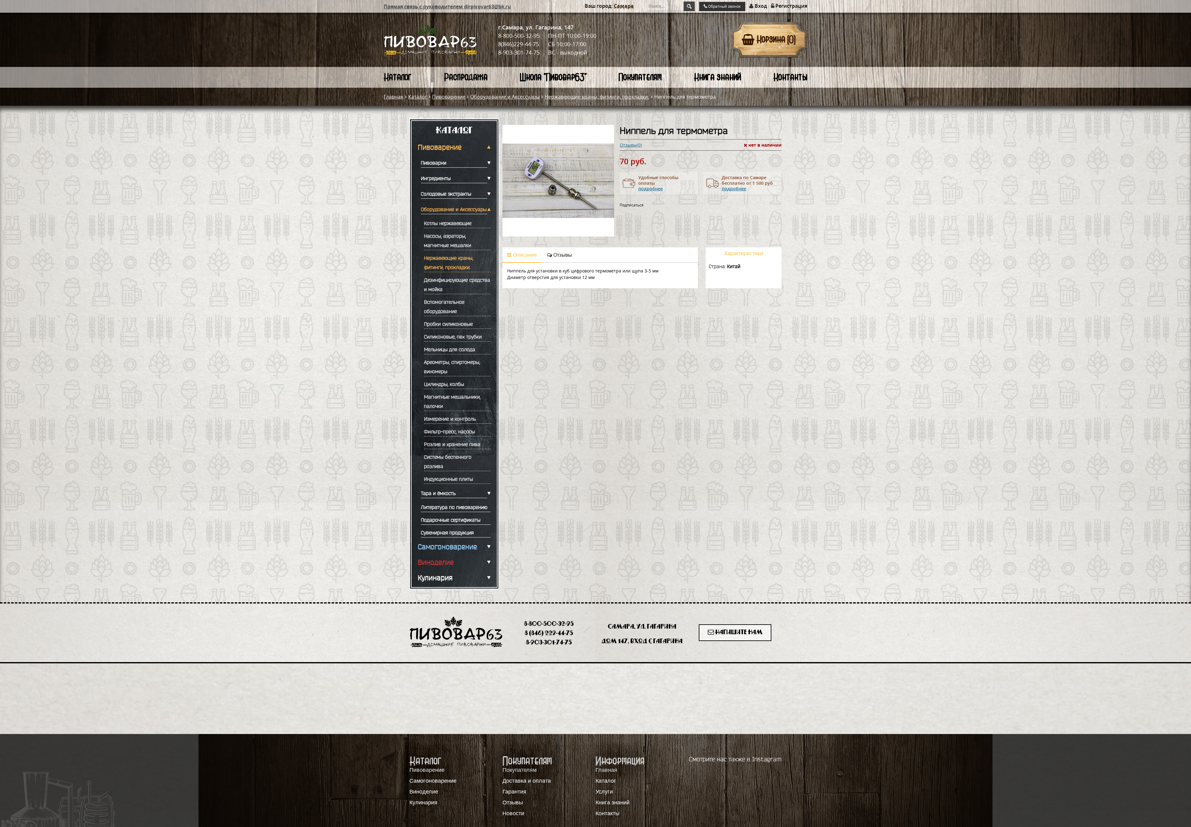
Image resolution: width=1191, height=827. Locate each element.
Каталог (398, 77)
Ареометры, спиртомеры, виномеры (452, 366)
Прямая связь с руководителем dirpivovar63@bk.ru (447, 6)
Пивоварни (433, 163)
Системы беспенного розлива (447, 461)
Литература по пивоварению (454, 507)
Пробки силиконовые (448, 324)
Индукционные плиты (448, 479)
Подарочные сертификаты (450, 520)
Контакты (790, 77)
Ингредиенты (436, 178)
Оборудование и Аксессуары (505, 96)
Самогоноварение (447, 547)
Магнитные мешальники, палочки (452, 401)
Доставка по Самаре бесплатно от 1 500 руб (747, 183)
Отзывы (562, 254)
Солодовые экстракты (446, 194)
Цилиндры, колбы (444, 384)
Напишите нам (738, 632)
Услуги (604, 792)
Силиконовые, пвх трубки (453, 336)
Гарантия (514, 792)
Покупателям (640, 77)
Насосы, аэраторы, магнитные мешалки (447, 240)
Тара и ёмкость (438, 493)
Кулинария (435, 578)
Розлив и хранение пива (452, 444)
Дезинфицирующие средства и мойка (457, 284)
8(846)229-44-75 (518, 44)
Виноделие (436, 562)
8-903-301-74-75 (519, 52)
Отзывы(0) (631, 145)
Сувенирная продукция (447, 532)
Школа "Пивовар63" (553, 77)
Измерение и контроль (450, 419)
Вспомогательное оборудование (444, 306)
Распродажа (466, 77)
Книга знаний (717, 77)
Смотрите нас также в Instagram (735, 759)
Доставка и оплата (526, 781)
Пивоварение (448, 96)
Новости (513, 813)
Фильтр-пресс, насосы (449, 431)
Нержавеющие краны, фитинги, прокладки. (597, 96)
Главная (393, 96)
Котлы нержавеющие (447, 223)
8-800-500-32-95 (519, 35)
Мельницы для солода (449, 349)
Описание (524, 254)
